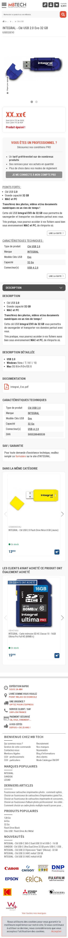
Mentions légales (12, 753)
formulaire (21, 456)
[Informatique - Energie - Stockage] (8, 21)
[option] (34, 515)
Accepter (56, 931)
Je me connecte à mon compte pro (34, 174)
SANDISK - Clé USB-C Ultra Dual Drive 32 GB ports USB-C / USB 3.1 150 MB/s (34, 846)
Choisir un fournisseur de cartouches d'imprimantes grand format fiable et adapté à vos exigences (34, 795)
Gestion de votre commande (17, 747)
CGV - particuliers (12, 760)
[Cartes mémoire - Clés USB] (13, 21)
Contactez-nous (11, 750)
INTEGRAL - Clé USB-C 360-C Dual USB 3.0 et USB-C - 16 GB (31, 843)
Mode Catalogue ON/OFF (47, 760)
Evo (29, 257)
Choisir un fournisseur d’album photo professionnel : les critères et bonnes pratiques (34, 802)
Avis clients (41, 757)
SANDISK (8, 776)
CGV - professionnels (14, 757)
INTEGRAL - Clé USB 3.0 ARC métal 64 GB (23, 856)
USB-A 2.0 (32, 267)
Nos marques (42, 747)
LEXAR (7, 780)
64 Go (7, 821)
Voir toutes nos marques (34, 913)
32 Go (30, 262)
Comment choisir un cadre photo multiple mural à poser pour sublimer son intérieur (34, 805)
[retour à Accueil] (3, 20)
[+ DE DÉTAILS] (56, 552)
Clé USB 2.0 (33, 246)
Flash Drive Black (12, 827)
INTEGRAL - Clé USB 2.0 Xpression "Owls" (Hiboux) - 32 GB (31, 850)
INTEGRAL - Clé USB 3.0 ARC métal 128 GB (23, 853)
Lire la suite (55, 233)
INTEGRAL (33, 251)
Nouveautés (42, 750)
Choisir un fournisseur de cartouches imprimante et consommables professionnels (34, 798)
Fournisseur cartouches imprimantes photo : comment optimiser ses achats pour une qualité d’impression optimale (34, 792)
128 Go (7, 818)
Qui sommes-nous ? (13, 743)
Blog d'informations (45, 753)
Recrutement (42, 743)
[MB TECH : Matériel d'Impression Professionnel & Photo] (17, 5)
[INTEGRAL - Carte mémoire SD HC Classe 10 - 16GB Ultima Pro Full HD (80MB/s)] (34, 602)
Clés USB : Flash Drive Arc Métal (19, 831)
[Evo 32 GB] (31, 102)
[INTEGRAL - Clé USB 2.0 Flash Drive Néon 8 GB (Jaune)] (34, 499)
